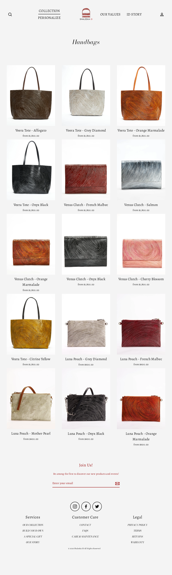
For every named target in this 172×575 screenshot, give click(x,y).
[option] (31, 244)
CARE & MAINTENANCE (85, 536)
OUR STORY (33, 542)
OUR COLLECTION (33, 525)
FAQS (85, 531)
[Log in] (162, 14)
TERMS (137, 531)
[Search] (10, 14)
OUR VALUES (110, 14)
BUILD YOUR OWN (33, 531)
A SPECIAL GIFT (33, 536)
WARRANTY (137, 542)
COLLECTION (49, 10)
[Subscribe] (117, 483)
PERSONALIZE (49, 17)
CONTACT (85, 525)
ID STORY (134, 14)
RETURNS (137, 536)
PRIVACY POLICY (137, 525)
